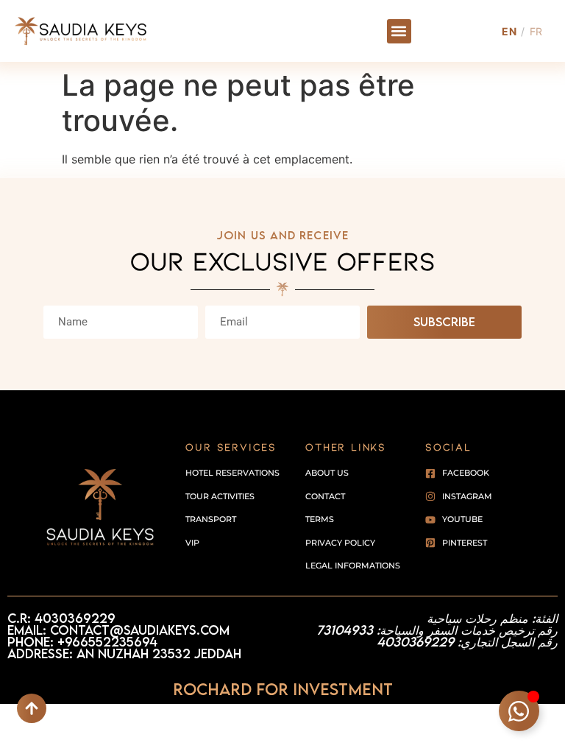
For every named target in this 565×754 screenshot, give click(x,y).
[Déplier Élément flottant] (519, 711)
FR (536, 31)
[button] (399, 31)
